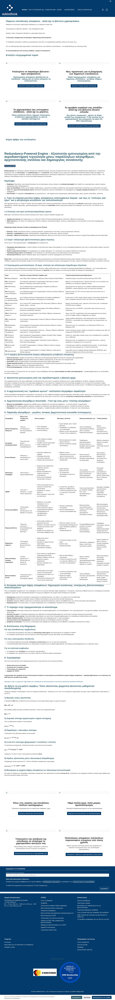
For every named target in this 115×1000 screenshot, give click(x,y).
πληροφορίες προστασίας (51, 881)
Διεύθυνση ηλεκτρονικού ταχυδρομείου (15, 872)
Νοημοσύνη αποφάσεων (48, 910)
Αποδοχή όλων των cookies (102, 997)
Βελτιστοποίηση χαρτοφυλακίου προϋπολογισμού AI (57, 913)
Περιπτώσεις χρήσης (83, 903)
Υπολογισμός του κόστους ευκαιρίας (52, 918)
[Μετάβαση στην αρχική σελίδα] (10, 9)
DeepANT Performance (48, 927)
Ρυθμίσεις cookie (9, 947)
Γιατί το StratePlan (46, 900)
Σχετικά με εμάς (82, 944)
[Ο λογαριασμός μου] (103, 9)
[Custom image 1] (45, 972)
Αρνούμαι (87, 997)
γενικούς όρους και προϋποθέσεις (83, 881)
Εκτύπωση (7, 942)
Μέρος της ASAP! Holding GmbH (75, 991)
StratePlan (44, 903)
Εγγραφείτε (104, 888)
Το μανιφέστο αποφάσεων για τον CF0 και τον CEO (93, 919)
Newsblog (80, 947)
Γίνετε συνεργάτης (83, 942)
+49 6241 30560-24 (10, 902)
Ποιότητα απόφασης (83, 900)
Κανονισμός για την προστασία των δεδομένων (18, 944)
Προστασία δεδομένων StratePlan (87, 910)
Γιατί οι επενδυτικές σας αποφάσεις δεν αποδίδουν (93, 912)
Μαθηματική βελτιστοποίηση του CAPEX (53, 925)
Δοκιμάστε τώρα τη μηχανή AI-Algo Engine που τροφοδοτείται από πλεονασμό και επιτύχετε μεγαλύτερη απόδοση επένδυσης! (43, 681)
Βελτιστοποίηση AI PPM (48, 915)
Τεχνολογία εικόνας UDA (48, 930)
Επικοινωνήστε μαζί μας (84, 949)
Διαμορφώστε (76, 997)
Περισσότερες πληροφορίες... (12, 998)
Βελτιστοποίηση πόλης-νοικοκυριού (52, 908)
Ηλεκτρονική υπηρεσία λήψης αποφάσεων (54, 905)
